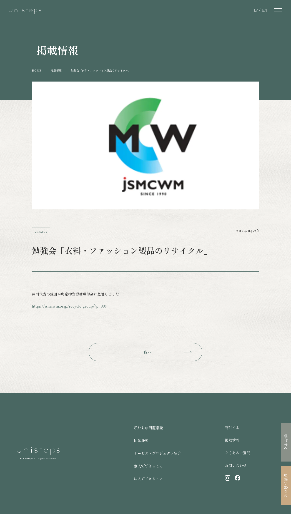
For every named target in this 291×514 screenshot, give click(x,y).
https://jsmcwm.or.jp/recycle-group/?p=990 (69, 306)
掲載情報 (56, 70)
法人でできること (148, 478)
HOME (36, 70)
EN (264, 10)
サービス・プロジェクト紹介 (157, 453)
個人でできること (148, 466)
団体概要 (141, 440)
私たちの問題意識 (148, 427)
